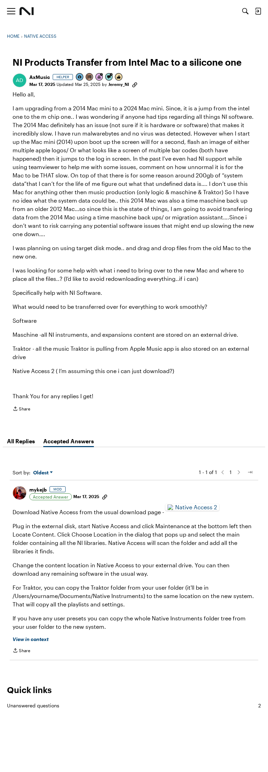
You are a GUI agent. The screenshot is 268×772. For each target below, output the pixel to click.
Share (21, 409)
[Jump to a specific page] (249, 472)
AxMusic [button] (39, 77)
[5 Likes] (119, 77)
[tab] (21, 441)
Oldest (41, 472)
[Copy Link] (135, 84)
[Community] (27, 11)
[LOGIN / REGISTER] (258, 11)
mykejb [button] (38, 490)
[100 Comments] (109, 77)
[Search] (245, 11)
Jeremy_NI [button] (118, 84)
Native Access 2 (196, 507)
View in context (31, 639)
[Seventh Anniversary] (99, 77)
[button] (20, 80)
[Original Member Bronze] (89, 77)
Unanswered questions (134, 705)
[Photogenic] (80, 77)
